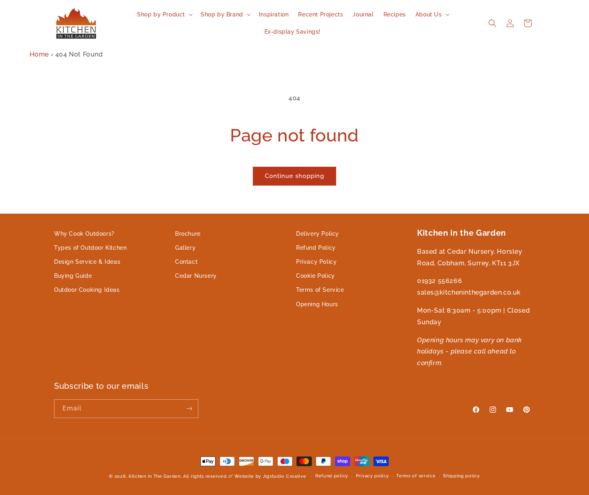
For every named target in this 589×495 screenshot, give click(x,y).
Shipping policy (461, 476)
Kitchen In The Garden (155, 476)
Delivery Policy (317, 233)
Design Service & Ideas (87, 262)
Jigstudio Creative (285, 476)
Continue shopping (294, 176)
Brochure (188, 233)
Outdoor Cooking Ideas (87, 290)
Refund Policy (316, 247)
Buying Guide (73, 276)
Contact (186, 262)
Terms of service (416, 476)
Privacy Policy (316, 262)
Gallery (185, 247)
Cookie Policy (315, 276)
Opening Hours (317, 304)
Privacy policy (372, 476)
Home (39, 54)
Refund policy (331, 476)
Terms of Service (320, 290)
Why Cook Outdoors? (84, 233)
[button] (164, 14)
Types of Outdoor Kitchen (90, 247)
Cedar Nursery (196, 276)
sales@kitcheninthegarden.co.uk (469, 292)
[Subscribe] (189, 408)
